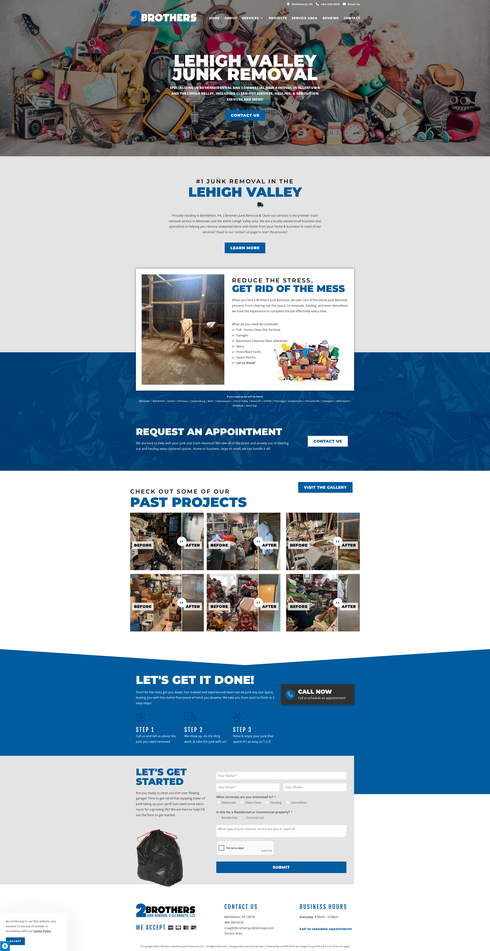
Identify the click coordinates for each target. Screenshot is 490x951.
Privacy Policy (315, 946)
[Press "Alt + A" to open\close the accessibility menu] (5, 946)
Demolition (299, 802)
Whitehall (238, 405)
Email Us (354, 4)
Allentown (144, 401)
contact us (242, 232)
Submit (281, 867)
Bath (210, 401)
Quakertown (295, 401)
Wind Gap (251, 405)
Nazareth (256, 401)
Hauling (276, 802)
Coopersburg (197, 401)
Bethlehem (159, 401)
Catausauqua (223, 401)
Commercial (255, 818)
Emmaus (183, 401)
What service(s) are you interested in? (246, 797)
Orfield (267, 401)
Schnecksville (312, 401)
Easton (171, 401)
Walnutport (343, 401)
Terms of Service (334, 946)
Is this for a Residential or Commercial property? (254, 812)
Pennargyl (279, 401)
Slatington (328, 401)
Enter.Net (258, 946)
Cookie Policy (42, 931)
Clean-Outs (253, 802)
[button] (245, 115)
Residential (229, 818)
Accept (15, 941)
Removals (229, 802)
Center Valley (240, 401)
